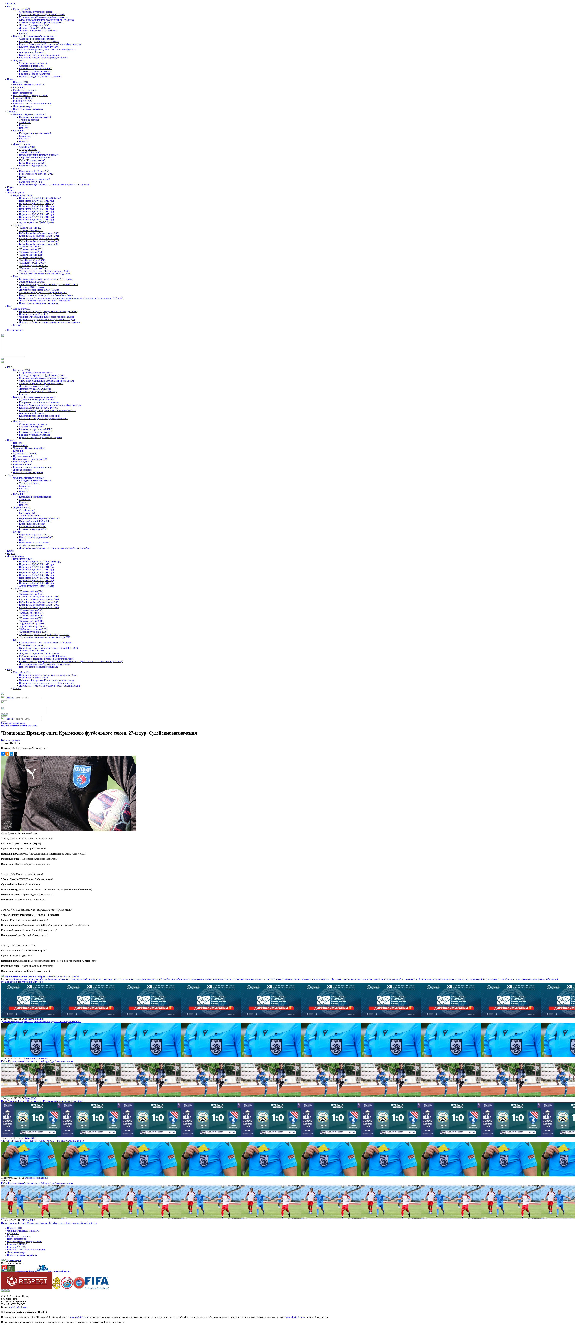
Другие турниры (21, 144)
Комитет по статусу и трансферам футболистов (43, 57)
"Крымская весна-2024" (31, 227)
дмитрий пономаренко (89, 979)
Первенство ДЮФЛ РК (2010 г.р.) (36, 200)
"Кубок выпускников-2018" (33, 268)
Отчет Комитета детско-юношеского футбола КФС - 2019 (48, 284)
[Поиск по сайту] (2, 694)
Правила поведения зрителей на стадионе (40, 76)
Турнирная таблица (29, 119)
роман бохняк (220, 979)
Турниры (11, 111)
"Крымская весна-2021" (31, 249)
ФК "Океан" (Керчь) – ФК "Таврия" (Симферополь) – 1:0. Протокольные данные (42, 1140)
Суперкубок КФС (28, 149)
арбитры (43, 979)
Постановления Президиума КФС (30, 95)
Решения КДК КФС (23, 98)
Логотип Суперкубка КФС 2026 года (38, 30)
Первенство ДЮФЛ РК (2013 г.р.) (36, 209)
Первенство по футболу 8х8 (33, 314)
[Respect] (26, 1288)
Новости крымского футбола (28, 109)
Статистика (25, 122)
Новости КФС (20, 82)
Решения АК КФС (22, 101)
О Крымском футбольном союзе (35, 11)
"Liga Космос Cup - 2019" (32, 263)
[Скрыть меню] (2, 715)
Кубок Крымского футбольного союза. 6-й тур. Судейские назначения (37, 1061)
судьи (35, 979)
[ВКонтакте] (3, 754)
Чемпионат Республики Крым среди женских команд (46, 317)
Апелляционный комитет (32, 52)
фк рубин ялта (179, 979)
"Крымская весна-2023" (31, 230)
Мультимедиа (13, 1260)
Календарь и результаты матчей (35, 117)
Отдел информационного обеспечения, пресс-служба (46, 20)
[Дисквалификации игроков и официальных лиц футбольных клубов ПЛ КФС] (31, 1016)
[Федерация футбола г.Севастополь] (67, 1288)
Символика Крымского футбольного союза (41, 22)
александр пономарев (143, 979)
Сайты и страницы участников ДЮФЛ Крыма (43, 292)
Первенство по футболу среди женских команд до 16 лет (48, 311)
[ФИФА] (97, 1288)
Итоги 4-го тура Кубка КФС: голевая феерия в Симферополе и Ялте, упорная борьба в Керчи (49, 1223)
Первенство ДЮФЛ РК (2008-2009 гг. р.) (40, 198)
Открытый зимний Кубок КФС (35, 157)
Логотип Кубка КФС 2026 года (35, 28)
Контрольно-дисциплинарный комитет (39, 41)
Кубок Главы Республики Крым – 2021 (39, 236)
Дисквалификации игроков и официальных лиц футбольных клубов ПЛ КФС (41, 1021)
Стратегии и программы (31, 65)
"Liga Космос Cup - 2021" (32, 260)
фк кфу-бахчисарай (472, 979)
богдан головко (490, 979)
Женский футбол (21, 308)
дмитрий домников (402, 979)
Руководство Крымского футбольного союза (42, 14)
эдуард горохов (271, 979)
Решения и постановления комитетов (32, 103)
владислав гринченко (361, 979)
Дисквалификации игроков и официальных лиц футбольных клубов (54, 184)
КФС (9, 6)
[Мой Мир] (11, 754)
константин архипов (526, 979)
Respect (23, 33)
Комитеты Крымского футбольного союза (34, 36)
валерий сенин (438, 979)
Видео (22, 176)
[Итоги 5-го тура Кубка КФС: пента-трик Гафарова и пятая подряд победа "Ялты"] (31, 1095)
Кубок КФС (19, 87)
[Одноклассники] (7, 754)
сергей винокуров (382, 979)
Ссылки (17, 168)
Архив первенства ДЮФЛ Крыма (36, 222)
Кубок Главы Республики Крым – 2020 (39, 238)
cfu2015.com (7, 725)
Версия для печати (10, 740)
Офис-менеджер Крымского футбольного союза (43, 17)
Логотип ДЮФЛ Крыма (31, 287)
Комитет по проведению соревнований (39, 55)
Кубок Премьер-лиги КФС (32, 163)
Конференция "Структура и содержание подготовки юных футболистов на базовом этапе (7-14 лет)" (71, 298)
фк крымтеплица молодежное (316, 979)
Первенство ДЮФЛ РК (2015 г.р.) (36, 214)
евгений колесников (289, 979)
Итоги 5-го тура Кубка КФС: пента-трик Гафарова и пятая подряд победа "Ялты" (43, 1101)
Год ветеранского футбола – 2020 (36, 173)
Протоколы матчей (23, 92)
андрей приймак (163, 979)
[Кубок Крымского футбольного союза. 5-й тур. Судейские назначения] (31, 1175)
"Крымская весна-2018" (31, 257)
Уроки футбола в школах (32, 281)
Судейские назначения (24, 90)
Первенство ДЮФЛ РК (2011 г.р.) (36, 203)
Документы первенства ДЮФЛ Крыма (39, 290)
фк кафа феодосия (341, 979)
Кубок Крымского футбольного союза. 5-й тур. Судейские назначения (37, 1183)
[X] (15, 754)
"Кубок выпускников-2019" (33, 265)
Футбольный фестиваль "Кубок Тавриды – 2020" (44, 271)
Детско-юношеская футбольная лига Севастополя (44, 300)
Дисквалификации (22, 106)
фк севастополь (454, 979)
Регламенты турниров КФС (33, 165)
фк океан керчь (70, 979)
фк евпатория (55, 979)
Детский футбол (15, 192)
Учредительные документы (33, 63)
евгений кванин (507, 979)
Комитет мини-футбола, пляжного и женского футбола (47, 49)
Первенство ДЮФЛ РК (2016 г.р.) (36, 217)
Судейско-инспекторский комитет (36, 38)
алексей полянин (421, 979)
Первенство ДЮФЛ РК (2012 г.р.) (36, 206)
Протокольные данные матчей (34, 179)
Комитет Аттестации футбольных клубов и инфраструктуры (50, 44)
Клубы (10, 187)
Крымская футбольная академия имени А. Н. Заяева (45, 279)
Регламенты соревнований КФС (35, 68)
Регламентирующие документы (35, 71)
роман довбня (544, 979)
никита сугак (256, 979)
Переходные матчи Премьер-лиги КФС (39, 155)
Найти (10, 697)
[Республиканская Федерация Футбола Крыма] (56, 1288)
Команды (24, 125)
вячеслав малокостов (238, 979)
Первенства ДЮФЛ (23, 195)
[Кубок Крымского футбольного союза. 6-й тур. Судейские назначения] (31, 1056)
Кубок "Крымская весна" (32, 160)
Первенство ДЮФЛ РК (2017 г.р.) (36, 219)
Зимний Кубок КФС (29, 152)
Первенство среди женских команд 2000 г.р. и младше (47, 319)
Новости (11, 79)
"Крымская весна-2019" (31, 254)
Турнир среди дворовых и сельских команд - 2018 (44, 273)
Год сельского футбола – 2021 (34, 171)
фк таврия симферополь (200, 979)
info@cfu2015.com (18, 1307)
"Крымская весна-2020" (31, 252)
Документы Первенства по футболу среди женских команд (49, 322)
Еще (15, 276)
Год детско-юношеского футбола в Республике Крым (46, 295)
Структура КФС (21, 9)
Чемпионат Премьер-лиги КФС (29, 84)
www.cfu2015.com (78, 1317)
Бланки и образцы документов (35, 74)
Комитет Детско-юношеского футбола (38, 47)
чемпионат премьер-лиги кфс (27, 981)
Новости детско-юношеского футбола (38, 303)
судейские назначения (20, 979)
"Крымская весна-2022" (31, 246)
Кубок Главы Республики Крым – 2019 (39, 241)
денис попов (125, 979)
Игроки (11, 190)
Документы (19, 60)
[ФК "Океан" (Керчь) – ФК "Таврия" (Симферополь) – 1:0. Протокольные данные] (31, 1135)
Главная (11, 3)
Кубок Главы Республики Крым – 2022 (39, 233)
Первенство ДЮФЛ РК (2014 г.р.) (36, 211)
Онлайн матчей (27, 146)
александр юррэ (110, 979)
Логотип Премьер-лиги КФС (34, 25)
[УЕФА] (79, 1288)
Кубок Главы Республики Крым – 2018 (39, 244)
